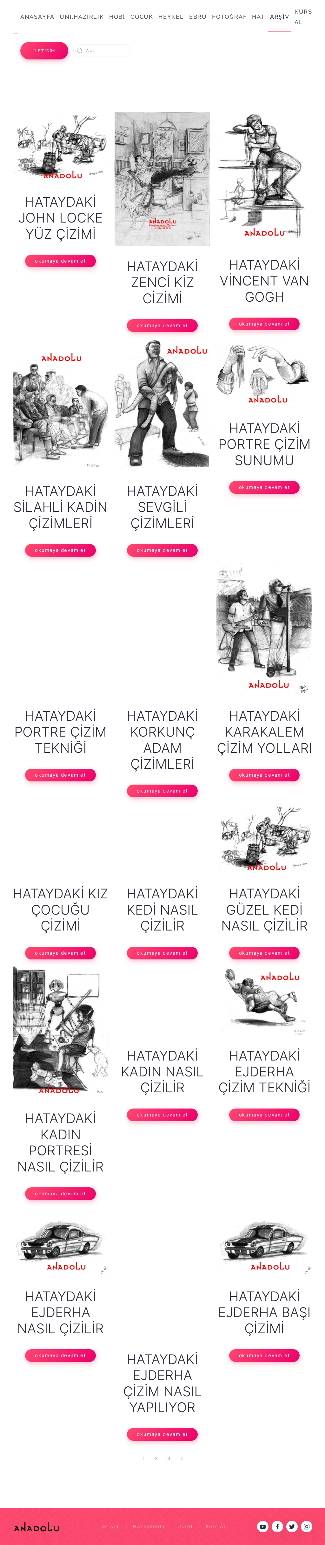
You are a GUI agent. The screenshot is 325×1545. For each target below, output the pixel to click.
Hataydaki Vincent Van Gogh (264, 281)
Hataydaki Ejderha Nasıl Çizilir (60, 1312)
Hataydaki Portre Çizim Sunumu (264, 444)
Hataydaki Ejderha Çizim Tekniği (264, 1071)
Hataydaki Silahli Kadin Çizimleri (60, 507)
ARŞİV (279, 16)
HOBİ (117, 16)
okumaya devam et (60, 261)
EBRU (198, 16)
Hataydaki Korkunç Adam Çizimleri (162, 740)
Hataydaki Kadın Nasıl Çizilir (162, 1071)
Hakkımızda (148, 1526)
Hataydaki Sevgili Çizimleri (162, 507)
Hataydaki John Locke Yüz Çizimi (60, 218)
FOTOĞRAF (229, 16)
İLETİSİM (44, 50)
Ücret (185, 1526)
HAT (258, 16)
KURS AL (303, 16)
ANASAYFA (37, 16)
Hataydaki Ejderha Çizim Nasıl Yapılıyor (162, 1383)
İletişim (109, 1526)
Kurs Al (216, 1526)
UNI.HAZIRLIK (82, 16)
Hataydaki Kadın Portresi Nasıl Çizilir (60, 1142)
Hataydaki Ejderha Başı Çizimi (264, 1312)
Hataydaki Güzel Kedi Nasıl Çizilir (264, 909)
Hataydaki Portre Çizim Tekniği (60, 732)
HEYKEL (171, 16)
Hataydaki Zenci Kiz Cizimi (162, 282)
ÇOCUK (141, 16)
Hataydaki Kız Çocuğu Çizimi (60, 909)
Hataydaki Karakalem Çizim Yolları (264, 732)
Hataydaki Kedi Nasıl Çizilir (162, 909)
